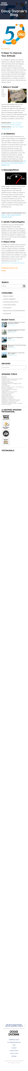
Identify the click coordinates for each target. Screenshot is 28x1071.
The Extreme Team (7, 394)
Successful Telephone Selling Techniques (12, 403)
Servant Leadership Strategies (9, 389)
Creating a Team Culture (8, 392)
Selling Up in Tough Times (8, 398)
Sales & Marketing (6, 395)
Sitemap (14, 1056)
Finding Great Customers (8, 396)
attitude (3, 270)
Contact (14, 1048)
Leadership (4, 384)
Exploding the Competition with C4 (10, 401)
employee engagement (9, 299)
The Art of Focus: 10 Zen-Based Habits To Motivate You (13, 163)
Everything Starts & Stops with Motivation (12, 378)
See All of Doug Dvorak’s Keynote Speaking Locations (14, 1025)
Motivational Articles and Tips (9, 268)
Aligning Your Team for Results (9, 391)
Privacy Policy (14, 1050)
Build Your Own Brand (7, 397)
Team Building (5, 390)
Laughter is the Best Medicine (9, 380)
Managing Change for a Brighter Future (11, 383)
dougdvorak (6, 48)
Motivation (4, 376)
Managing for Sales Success (9, 402)
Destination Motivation (7, 382)
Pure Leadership (6, 385)
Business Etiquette (6, 404)
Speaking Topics (14, 1039)
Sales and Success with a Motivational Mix (14, 310)
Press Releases (7, 307)
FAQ (14, 1045)
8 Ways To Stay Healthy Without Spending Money (13, 215)
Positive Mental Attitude (9, 304)
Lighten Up (4, 377)
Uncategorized (7, 313)
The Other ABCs (6, 381)
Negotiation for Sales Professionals (11, 399)
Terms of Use (14, 1053)
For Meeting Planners (14, 1042)
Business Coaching (8, 296)
